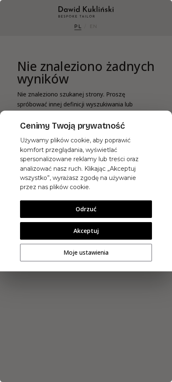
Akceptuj (86, 231)
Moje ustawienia (86, 252)
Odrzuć (86, 209)
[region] (86, 191)
